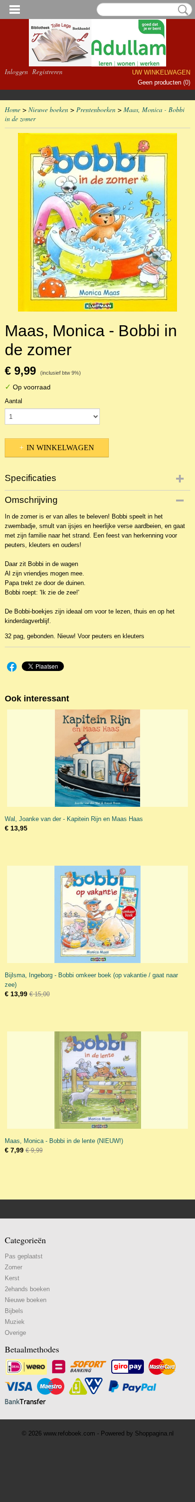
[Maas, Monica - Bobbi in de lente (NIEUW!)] (97, 1080)
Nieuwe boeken (48, 109)
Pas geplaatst (24, 1256)
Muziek (15, 1321)
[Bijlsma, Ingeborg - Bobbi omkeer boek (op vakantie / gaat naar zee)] (97, 914)
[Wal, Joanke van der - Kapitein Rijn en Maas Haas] (97, 758)
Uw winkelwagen (161, 72)
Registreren (47, 71)
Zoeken (181, 10)
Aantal (13, 401)
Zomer (13, 1267)
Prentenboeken (95, 109)
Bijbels (14, 1310)
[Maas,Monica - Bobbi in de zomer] (97, 222)
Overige (15, 1332)
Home (12, 109)
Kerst (12, 1278)
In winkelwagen (60, 448)
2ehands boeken (27, 1289)
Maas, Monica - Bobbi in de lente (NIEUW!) (64, 1140)
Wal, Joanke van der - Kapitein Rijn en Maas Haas (74, 818)
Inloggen (16, 71)
